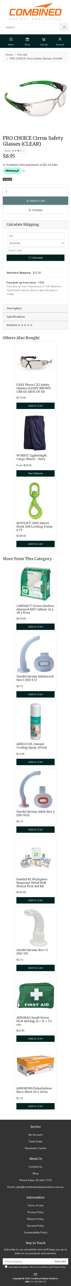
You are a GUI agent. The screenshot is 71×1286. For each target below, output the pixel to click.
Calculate (37, 257)
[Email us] (35, 1274)
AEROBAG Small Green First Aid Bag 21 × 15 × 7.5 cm (34, 1021)
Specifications (16, 316)
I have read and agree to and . (36, 1267)
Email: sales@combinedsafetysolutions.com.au (35, 1187)
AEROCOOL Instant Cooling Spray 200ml (31, 745)
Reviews (12, 325)
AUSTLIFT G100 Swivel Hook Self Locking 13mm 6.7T (34, 526)
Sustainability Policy (35, 1232)
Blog (35, 1173)
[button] (35, 210)
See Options (35, 473)
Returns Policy (35, 1219)
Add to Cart (37, 200)
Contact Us (35, 1166)
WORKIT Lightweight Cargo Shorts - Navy (31, 457)
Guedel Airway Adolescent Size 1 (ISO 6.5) (35, 678)
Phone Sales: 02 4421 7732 (35, 1180)
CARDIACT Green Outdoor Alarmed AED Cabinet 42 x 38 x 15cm (35, 609)
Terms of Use (35, 1205)
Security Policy (35, 1225)
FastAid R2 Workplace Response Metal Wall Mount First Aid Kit (32, 883)
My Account (35, 1134)
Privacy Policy (35, 1212)
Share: (8, 150)
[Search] (64, 27)
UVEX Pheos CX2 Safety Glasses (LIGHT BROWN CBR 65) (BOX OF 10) (33, 388)
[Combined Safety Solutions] (35, 11)
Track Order (35, 1141)
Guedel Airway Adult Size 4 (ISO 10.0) (35, 813)
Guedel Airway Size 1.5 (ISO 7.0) (32, 951)
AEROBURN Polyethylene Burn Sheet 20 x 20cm (34, 1090)
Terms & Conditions (39, 1267)
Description (14, 308)
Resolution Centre (35, 1148)
